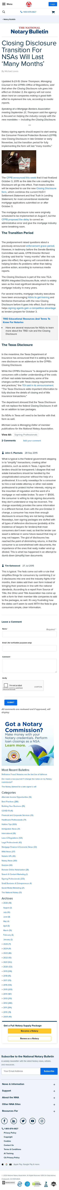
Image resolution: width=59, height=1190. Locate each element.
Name (5, 629)
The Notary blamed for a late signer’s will (19, 786)
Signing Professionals (25, 434)
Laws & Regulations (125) (12, 838)
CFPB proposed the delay (15, 219)
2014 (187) (7, 994)
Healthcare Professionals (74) (14, 820)
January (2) (7, 939)
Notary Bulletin (10, 19)
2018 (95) (7, 976)
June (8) (6, 917)
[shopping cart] (48, 11)
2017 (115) (7, 980)
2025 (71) (7, 944)
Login (52, 4)
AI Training (8, 1153)
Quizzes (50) (7, 865)
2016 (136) (7, 985)
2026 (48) (7, 903)
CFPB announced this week (21, 177)
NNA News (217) (8, 851)
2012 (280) (7, 1003)
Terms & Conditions (12, 1149)
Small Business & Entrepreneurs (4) (17, 883)
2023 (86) (7, 953)
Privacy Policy (10, 1133)
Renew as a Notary (29, 1038)
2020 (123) (7, 967)
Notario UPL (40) (9, 856)
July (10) (6, 912)
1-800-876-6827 (29, 12)
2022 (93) (7, 958)
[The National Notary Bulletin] (29, 31)
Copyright (8, 1137)
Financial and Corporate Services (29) (17, 815)
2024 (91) (7, 948)
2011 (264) (7, 1007)
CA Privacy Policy (11, 1157)
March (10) (7, 930)
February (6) (8, 935)
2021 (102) (7, 962)
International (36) (9, 833)
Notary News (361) (9, 861)
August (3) (7, 908)
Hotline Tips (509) (9, 824)
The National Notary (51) (12, 892)
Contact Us (9, 1145)
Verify (4, 678)
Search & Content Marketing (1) (15, 874)
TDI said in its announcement (37, 385)
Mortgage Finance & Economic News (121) (19, 847)
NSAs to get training (38, 297)
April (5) (6, 926)
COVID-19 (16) (7, 811)
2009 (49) (7, 1017)
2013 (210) (7, 998)
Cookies (7, 1141)
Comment (6, 657)
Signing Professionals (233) (13, 879)
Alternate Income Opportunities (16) (16, 797)
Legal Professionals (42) (12, 842)
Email (17, 643)
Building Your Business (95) (13, 806)
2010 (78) (7, 1012)
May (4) (6, 921)
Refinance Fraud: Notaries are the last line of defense (24, 774)
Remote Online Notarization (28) (15, 870)
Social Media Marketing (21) (13, 888)
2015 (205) (7, 989)
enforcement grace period (40, 245)
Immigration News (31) (11, 829)
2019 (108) (7, 971)
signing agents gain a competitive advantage (32, 308)
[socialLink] (5, 1122)
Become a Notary (29, 1031)
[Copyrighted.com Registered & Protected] (8, 1182)
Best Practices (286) (10, 801)
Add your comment (32, 440)
